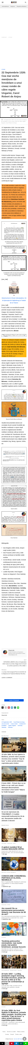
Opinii (8, 904)
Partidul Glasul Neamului (9, 872)
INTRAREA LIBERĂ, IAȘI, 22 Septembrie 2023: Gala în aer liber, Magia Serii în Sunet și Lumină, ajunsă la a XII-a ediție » (14, 663)
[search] (25, 2)
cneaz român (14, 723)
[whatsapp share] (15, 708)
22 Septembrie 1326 (7, 722)
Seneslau (20, 725)
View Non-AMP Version (18, 1038)
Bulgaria (13, 6)
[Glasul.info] (14, 2)
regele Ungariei (12, 725)
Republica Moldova (21, 6)
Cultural (4, 843)
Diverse (4, 937)
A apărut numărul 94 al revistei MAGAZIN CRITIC (13, 848)
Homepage (4, 37)
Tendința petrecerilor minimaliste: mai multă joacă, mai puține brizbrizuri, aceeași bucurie (14, 944)
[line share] (18, 708)
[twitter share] (3, 707)
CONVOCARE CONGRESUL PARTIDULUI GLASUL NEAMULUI (14, 878)
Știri (14, 843)
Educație (9, 843)
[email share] (6, 708)
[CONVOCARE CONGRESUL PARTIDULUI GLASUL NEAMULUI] (14, 864)
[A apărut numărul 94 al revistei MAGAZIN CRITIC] (14, 835)
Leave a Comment (14, 700)
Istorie (10, 37)
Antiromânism (5, 6)
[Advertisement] (14, 54)
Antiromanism (5, 970)
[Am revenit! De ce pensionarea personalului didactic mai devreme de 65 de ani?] (14, 896)
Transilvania (13, 970)
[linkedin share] (12, 708)
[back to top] (24, 1039)
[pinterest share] (9, 708)
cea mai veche (5, 723)
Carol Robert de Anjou (19, 722)
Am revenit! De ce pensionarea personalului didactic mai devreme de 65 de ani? (14, 911)
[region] (14, 21)
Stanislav (10, 727)
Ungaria (20, 970)
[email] (7, 1043)
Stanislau (4, 727)
